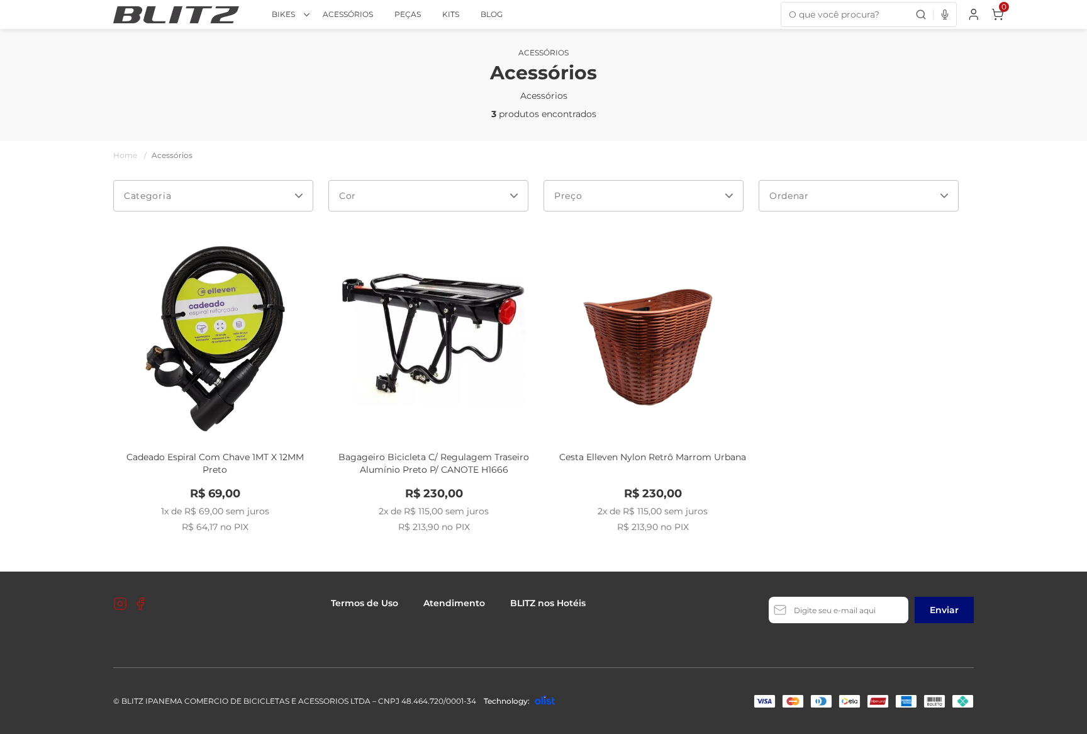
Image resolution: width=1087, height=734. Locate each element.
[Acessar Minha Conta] (972, 17)
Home (130, 155)
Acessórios (172, 155)
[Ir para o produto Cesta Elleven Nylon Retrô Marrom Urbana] (653, 339)
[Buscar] (921, 14)
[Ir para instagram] (120, 604)
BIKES (283, 14)
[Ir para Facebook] (140, 604)
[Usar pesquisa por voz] (944, 14)
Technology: (507, 701)
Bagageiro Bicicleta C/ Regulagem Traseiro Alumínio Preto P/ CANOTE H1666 (433, 463)
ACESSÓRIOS (348, 14)
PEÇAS (407, 14)
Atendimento (454, 603)
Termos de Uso (364, 603)
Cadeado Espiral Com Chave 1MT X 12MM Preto (215, 463)
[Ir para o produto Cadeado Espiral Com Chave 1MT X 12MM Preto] (215, 339)
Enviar (944, 610)
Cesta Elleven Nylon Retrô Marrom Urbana (652, 457)
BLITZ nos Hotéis (548, 603)
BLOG (492, 14)
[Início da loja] (176, 14)
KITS (450, 14)
